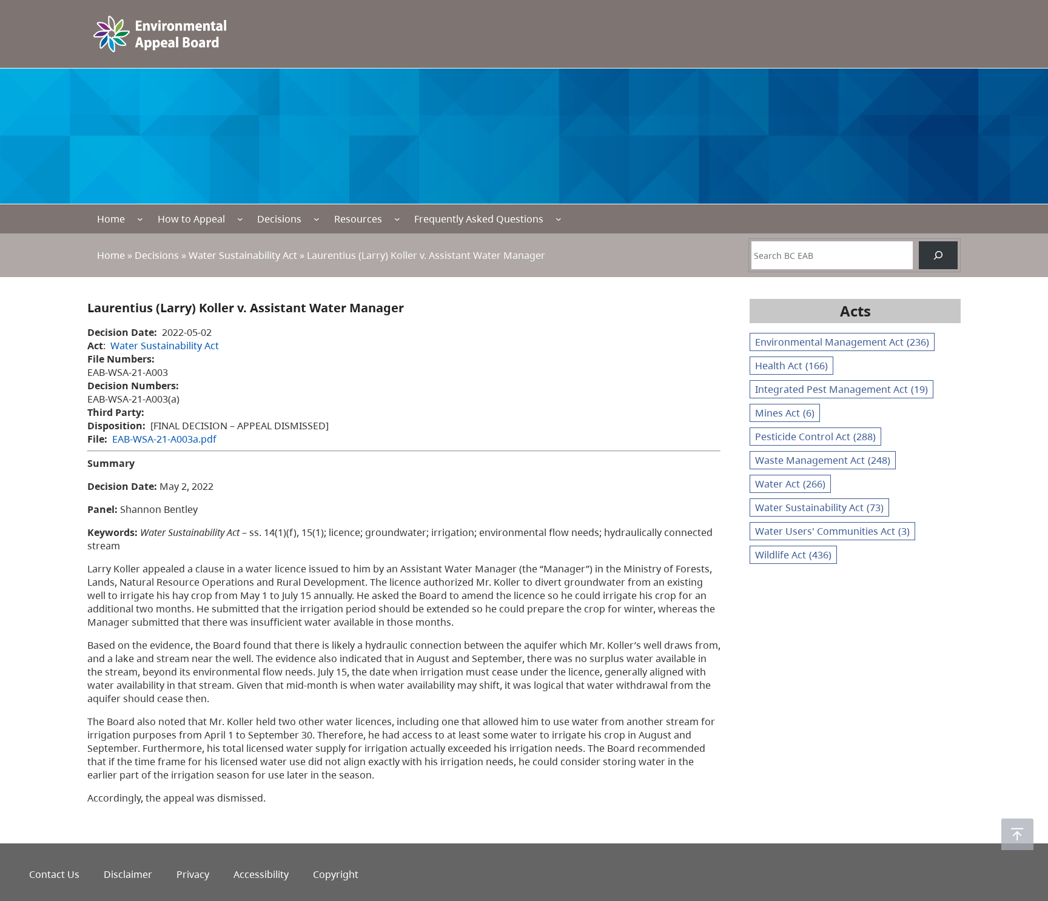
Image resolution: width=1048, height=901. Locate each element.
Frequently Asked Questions (478, 219)
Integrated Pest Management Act (841, 389)
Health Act (791, 365)
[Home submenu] (140, 219)
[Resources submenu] (397, 219)
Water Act (790, 484)
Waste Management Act (822, 460)
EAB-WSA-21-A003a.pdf (164, 439)
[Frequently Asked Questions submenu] (559, 219)
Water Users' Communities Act (832, 531)
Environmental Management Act (842, 342)
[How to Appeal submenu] (240, 219)
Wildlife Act (793, 554)
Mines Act (785, 413)
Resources (358, 219)
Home (111, 219)
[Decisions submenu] (317, 219)
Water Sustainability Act (243, 255)
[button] (1017, 834)
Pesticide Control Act (815, 436)
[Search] (938, 255)
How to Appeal (191, 219)
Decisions (279, 219)
